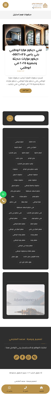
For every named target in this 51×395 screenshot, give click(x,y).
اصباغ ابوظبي (19, 142)
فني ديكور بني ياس (15, 213)
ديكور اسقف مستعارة (33, 191)
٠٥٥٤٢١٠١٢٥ (32, 142)
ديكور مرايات (23, 196)
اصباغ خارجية (18, 147)
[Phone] (3, 201)
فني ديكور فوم (37, 218)
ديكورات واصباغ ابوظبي (31, 185)
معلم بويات (34, 235)
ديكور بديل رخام (16, 191)
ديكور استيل (15, 185)
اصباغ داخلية (38, 153)
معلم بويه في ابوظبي (25, 246)
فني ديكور (13, 202)
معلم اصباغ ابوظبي (19, 224)
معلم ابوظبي (13, 218)
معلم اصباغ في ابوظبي (16, 229)
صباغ (12, 196)
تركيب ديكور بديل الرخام (30, 169)
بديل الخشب (13, 153)
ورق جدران (15, 256)
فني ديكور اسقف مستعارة (25, 207)
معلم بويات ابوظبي (19, 235)
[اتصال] (34, 357)
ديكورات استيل (17, 175)
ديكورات (15, 169)
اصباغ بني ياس (31, 147)
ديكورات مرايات (18, 180)
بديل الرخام (31, 158)
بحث (10, 118)
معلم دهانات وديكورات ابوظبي (25, 251)
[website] (16, 357)
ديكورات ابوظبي (32, 175)
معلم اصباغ (33, 224)
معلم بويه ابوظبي (19, 240)
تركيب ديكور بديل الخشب (25, 164)
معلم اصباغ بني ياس (35, 229)
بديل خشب (19, 158)
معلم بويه (33, 240)
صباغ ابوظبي (37, 202)
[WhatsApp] (3, 194)
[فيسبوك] (22, 357)
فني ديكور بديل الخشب (34, 213)
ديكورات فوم (32, 180)
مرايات (25, 218)
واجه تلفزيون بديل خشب (31, 256)
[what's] (28, 357)
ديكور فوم (35, 196)
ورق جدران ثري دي (25, 262)
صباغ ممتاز (25, 202)
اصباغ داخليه (25, 153)
